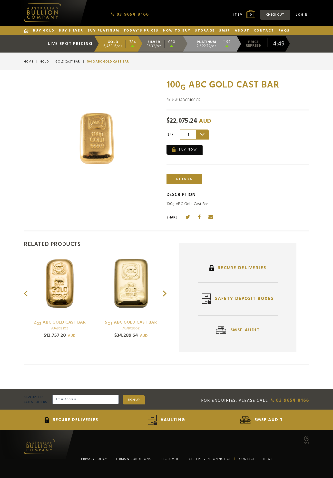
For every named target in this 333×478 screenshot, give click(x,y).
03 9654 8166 (291, 400)
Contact (264, 31)
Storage (205, 31)
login (302, 14)
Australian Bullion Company (42, 12)
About (242, 31)
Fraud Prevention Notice (209, 459)
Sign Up (134, 399)
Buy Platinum (103, 31)
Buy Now (187, 149)
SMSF (224, 31)
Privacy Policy (94, 459)
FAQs (284, 31)
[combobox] (194, 135)
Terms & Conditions (133, 459)
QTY (170, 134)
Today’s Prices (141, 31)
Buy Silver (71, 31)
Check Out (275, 14)
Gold (44, 62)
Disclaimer (168, 459)
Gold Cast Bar (67, 62)
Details (184, 179)
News (268, 459)
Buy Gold (43, 31)
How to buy (177, 31)
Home (28, 62)
